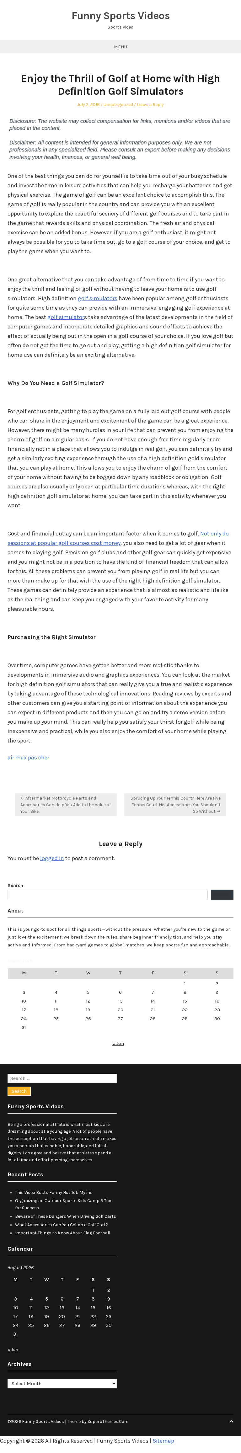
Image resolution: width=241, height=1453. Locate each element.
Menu (120, 47)
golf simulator (65, 317)
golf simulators (97, 298)
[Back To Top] (231, 1421)
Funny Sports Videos (121, 15)
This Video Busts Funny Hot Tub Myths (54, 1192)
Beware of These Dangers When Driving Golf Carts (65, 1216)
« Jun (118, 1043)
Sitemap (163, 1440)
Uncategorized (118, 104)
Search (15, 885)
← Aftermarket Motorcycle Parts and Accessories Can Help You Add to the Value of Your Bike (65, 805)
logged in (52, 858)
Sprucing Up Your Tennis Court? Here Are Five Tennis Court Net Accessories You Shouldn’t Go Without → (176, 805)
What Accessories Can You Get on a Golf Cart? (61, 1224)
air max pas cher (28, 757)
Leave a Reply (150, 104)
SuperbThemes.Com (108, 1421)
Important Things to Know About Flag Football (62, 1233)
